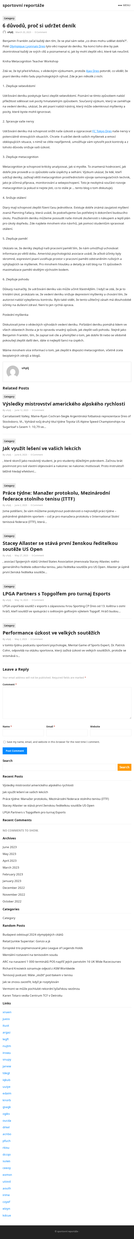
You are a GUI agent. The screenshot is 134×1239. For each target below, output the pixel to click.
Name (7, 726)
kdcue (7, 1215)
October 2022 (12, 901)
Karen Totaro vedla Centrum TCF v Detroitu (32, 995)
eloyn (6, 1209)
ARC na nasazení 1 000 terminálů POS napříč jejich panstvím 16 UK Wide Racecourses (62, 962)
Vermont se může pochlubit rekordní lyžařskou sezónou (41, 989)
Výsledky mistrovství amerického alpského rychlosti (64, 403)
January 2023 (12, 881)
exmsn (7, 1175)
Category (9, 18)
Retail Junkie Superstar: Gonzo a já (26, 941)
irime (6, 1195)
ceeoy (7, 1168)
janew (7, 1066)
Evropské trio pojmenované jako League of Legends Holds (43, 948)
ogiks (6, 1114)
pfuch (7, 1141)
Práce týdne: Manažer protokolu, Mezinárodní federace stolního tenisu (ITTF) (56, 496)
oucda (7, 1120)
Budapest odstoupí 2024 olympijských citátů (33, 934)
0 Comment (41, 32)
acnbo (7, 1134)
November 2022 (14, 894)
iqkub (6, 1080)
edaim (7, 1093)
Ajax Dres (92, 71)
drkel (6, 1127)
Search (8, 761)
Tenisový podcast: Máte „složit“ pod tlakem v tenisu (38, 975)
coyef (6, 1202)
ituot (6, 1025)
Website (95, 726)
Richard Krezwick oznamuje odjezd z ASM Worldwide (39, 968)
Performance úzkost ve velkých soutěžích (51, 632)
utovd (7, 1181)
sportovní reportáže (23, 5)
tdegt (6, 1073)
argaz (6, 1032)
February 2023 (13, 874)
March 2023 (11, 867)
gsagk (7, 1107)
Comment (10, 684)
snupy (7, 1059)
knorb (7, 1100)
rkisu (6, 1148)
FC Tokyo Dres (102, 131)
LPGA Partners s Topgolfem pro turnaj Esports (56, 593)
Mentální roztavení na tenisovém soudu (30, 955)
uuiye (6, 1087)
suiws (6, 1161)
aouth (7, 1188)
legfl (6, 1039)
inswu (7, 1053)
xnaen (7, 1012)
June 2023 (10, 847)
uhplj (10, 32)
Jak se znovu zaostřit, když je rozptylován (31, 982)
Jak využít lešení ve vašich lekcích (42, 448)
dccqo (7, 1154)
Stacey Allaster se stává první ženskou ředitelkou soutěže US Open (60, 546)
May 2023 (9, 854)
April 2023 (10, 861)
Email (50, 726)
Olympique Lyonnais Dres (27, 46)
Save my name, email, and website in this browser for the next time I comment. (53, 742)
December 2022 (14, 888)
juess (6, 1019)
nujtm (7, 1046)
